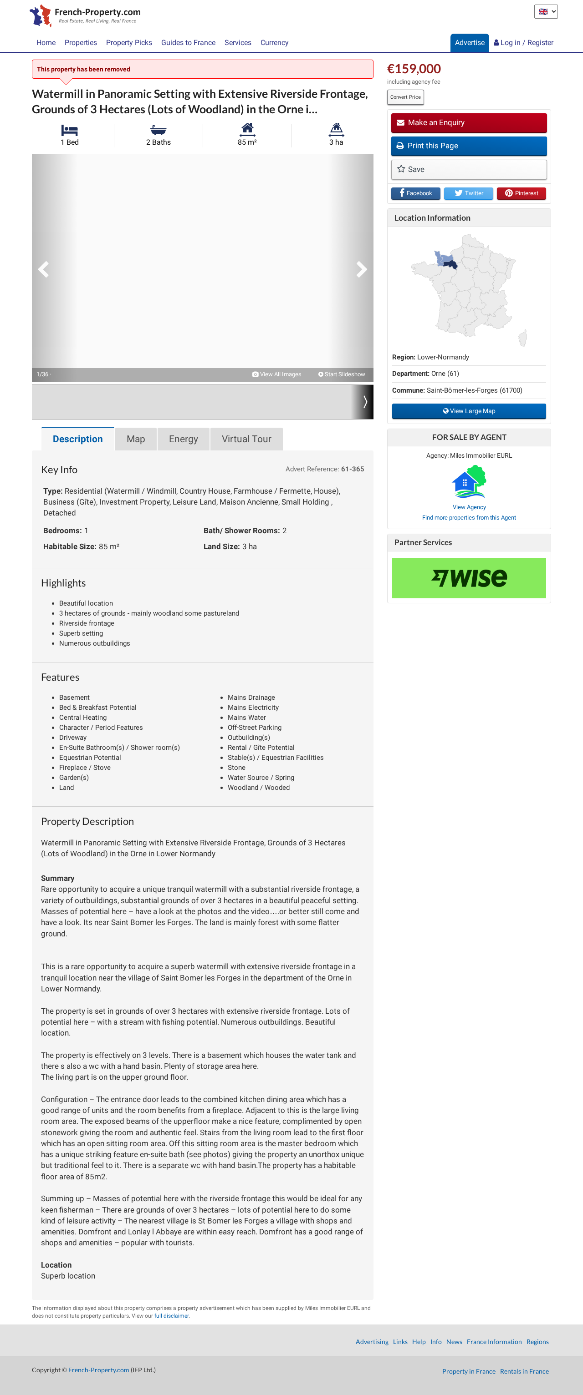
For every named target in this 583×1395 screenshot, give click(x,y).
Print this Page (432, 145)
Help (419, 1341)
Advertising (372, 1341)
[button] (54, 268)
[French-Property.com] (82, 17)
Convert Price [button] (405, 97)
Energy (183, 439)
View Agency (469, 507)
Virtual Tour (246, 439)
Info (436, 1341)
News (454, 1341)
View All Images (280, 374)
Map (136, 439)
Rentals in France (524, 1371)
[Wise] (469, 578)
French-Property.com (98, 1370)
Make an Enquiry (435, 122)
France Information (494, 1341)
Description (78, 439)
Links (400, 1341)
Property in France (469, 1371)
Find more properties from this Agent (469, 517)
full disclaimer (171, 1316)
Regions (538, 1341)
